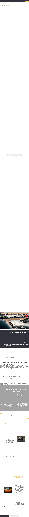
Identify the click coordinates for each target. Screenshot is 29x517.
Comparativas (3, 5)
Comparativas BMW (8, 5)
